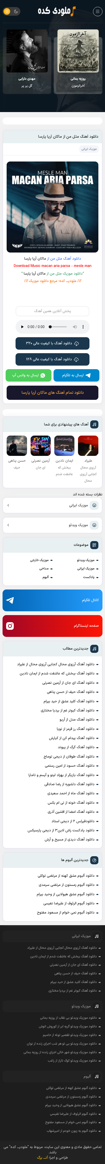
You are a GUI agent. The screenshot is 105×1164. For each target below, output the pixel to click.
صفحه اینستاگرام (86, 626)
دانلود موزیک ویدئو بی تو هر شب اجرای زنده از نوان (62, 1043)
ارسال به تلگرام (73, 375)
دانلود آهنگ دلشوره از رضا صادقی (69, 784)
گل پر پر (26, 82)
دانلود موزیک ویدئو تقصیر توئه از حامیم (70, 1035)
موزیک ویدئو (78, 525)
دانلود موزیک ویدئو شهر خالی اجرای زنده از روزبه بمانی (60, 1052)
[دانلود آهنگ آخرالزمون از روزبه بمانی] (78, 51)
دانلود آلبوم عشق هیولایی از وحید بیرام (66, 894)
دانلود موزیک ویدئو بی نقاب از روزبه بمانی (68, 1017)
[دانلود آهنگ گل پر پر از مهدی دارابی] (27, 51)
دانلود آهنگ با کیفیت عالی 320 (49, 343)
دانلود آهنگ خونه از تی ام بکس (71, 802)
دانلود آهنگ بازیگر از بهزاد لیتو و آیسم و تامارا (62, 775)
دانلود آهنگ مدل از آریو (77, 719)
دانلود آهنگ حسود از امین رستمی (70, 765)
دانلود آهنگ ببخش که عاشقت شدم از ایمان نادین (57, 673)
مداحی (44, 568)
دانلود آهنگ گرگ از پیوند (76, 747)
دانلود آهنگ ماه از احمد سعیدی (71, 793)
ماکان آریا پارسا (35, 258)
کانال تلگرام (90, 600)
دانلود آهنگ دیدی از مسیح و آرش (70, 839)
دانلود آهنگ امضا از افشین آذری (71, 812)
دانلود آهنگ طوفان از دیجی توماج (69, 756)
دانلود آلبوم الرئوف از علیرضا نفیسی (69, 903)
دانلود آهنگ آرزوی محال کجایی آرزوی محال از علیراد (56, 664)
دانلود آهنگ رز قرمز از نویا (76, 729)
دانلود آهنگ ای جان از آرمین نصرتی (68, 683)
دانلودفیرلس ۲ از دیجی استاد (73, 821)
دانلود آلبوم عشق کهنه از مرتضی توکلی (66, 876)
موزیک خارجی (39, 560)
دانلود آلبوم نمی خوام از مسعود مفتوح (66, 912)
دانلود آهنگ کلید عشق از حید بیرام (69, 701)
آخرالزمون (78, 82)
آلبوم (46, 577)
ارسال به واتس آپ (25, 375)
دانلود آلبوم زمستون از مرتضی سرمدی (67, 885)
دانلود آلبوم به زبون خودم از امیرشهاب (72, 1131)
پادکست (89, 577)
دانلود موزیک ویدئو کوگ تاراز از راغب (72, 1060)
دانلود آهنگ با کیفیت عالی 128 (49, 359)
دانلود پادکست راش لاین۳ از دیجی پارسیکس (61, 830)
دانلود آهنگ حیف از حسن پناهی (71, 692)
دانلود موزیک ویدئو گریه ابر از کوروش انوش (68, 1026)
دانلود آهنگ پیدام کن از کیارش (72, 738)
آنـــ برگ (42, 1157)
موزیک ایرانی (78, 505)
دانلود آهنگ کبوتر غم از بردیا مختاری (68, 710)
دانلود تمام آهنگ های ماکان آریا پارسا (52, 393)
